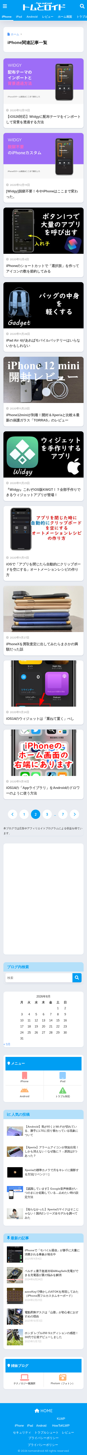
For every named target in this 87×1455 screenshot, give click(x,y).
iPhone (7, 16)
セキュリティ (22, 1432)
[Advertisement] (43, 901)
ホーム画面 (65, 16)
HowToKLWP (61, 1425)
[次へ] (74, 814)
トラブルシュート (46, 1432)
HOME (46, 1410)
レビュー (47, 16)
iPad (19, 16)
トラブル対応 (62, 1096)
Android (32, 16)
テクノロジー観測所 (24, 1383)
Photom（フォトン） (63, 1383)
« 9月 (7, 1044)
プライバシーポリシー (43, 1438)
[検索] (77, 977)
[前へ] (12, 814)
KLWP (61, 1418)
